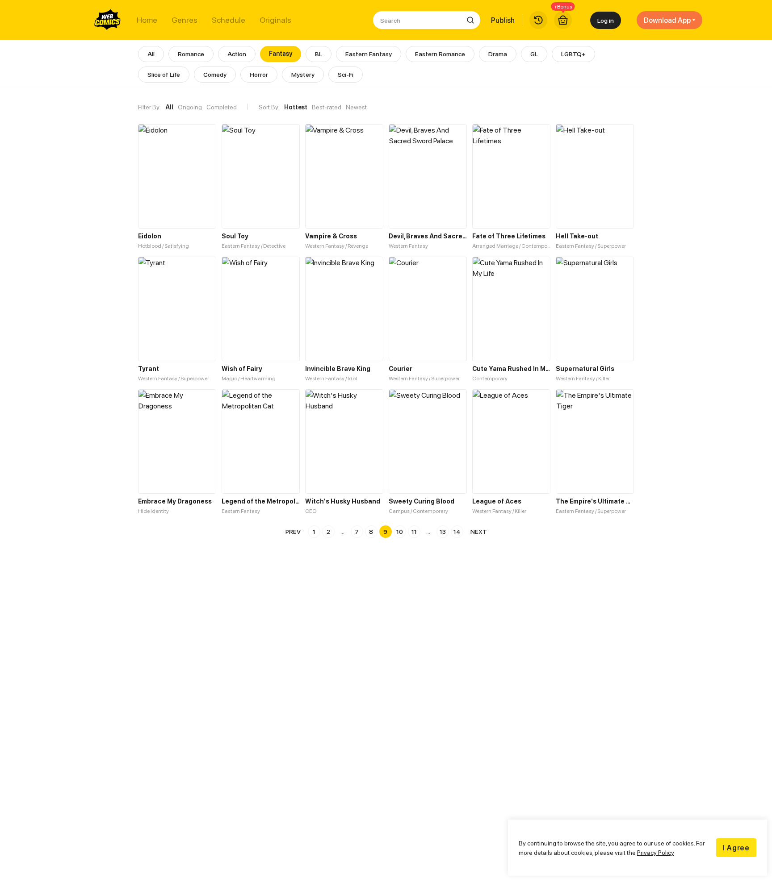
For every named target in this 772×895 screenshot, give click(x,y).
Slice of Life (163, 74)
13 (443, 531)
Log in (605, 20)
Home (147, 20)
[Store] (563, 20)
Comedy (215, 74)
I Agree (736, 848)
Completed (221, 107)
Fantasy (280, 53)
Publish (503, 20)
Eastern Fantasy (368, 54)
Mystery (303, 74)
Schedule (228, 20)
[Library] (538, 20)
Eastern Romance (440, 54)
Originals (275, 20)
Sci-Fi (345, 74)
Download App (667, 20)
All (151, 54)
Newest (356, 107)
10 (399, 531)
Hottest (295, 107)
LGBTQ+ (573, 54)
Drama (497, 54)
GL (534, 54)
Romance (191, 54)
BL (318, 54)
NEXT (478, 531)
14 (457, 531)
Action (236, 54)
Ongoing (190, 107)
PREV (293, 531)
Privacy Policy (655, 852)
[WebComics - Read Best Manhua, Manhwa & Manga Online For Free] (107, 20)
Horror (259, 74)
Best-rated (326, 107)
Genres (184, 20)
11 (414, 531)
